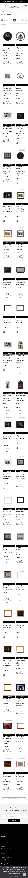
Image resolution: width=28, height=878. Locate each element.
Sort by (3, 24)
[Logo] (14, 5)
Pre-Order (21, 84)
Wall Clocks (8, 11)
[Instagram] (4, 864)
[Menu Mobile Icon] (2, 6)
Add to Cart (9, 45)
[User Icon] (22, 6)
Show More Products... (14, 798)
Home (2, 11)
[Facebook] (1, 864)
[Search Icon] (5, 6)
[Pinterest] (7, 864)
